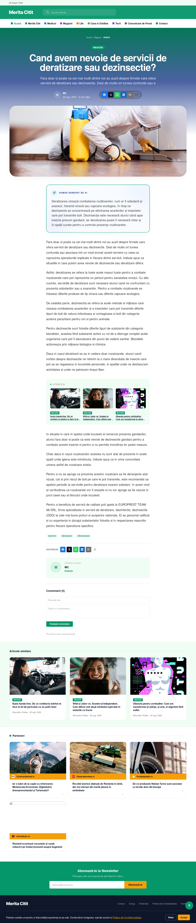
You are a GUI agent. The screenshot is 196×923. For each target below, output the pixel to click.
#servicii (52, 535)
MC (64, 93)
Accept (184, 917)
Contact (163, 23)
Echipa (132, 903)
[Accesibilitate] (189, 905)
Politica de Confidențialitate (127, 917)
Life (81, 23)
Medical (51, 23)
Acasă (17, 23)
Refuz (171, 917)
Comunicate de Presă (140, 23)
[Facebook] (104, 94)
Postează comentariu (60, 623)
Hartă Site (185, 903)
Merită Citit (34, 23)
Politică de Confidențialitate (165, 903)
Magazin (67, 23)
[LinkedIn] (123, 94)
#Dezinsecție (83, 535)
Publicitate (143, 903)
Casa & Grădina (99, 23)
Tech (118, 23)
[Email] (130, 94)
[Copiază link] (136, 94)
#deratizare (67, 535)
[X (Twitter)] (110, 94)
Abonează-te (135, 884)
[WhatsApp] (117, 94)
